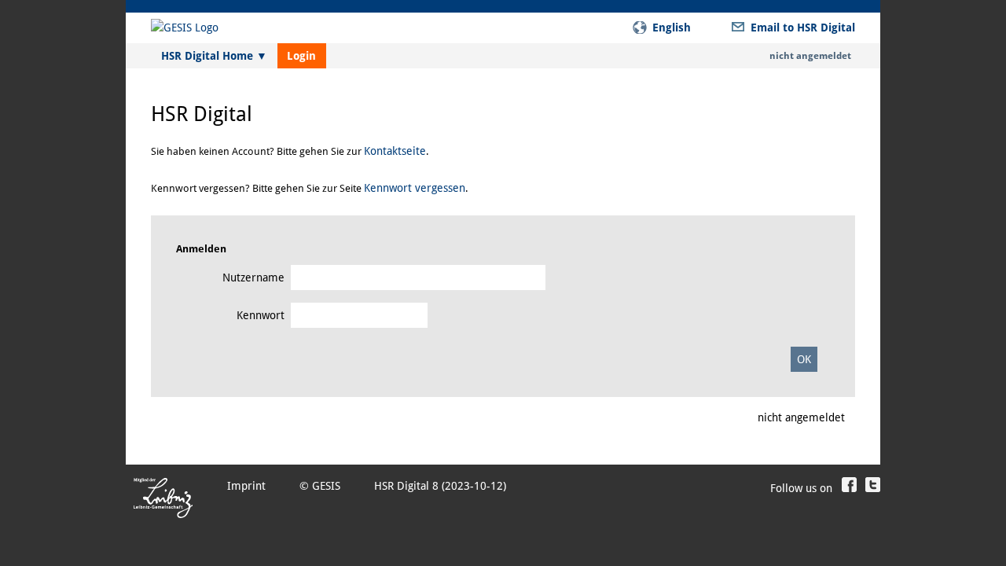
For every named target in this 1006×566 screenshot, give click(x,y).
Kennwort (261, 315)
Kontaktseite (395, 151)
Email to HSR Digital (803, 27)
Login (301, 56)
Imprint (246, 486)
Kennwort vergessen (414, 188)
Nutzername (253, 277)
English (671, 27)
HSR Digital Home (214, 56)
